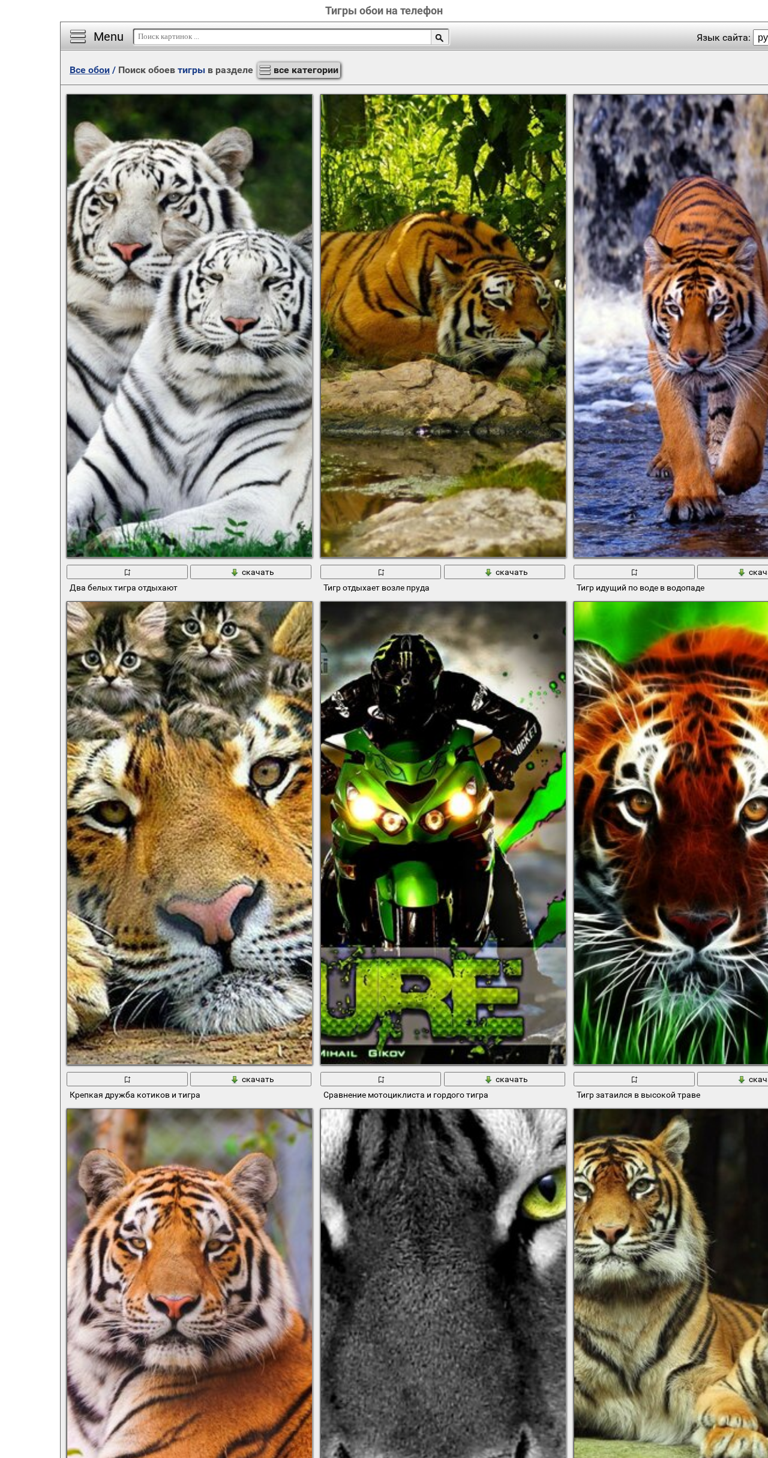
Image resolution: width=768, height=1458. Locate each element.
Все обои (90, 70)
